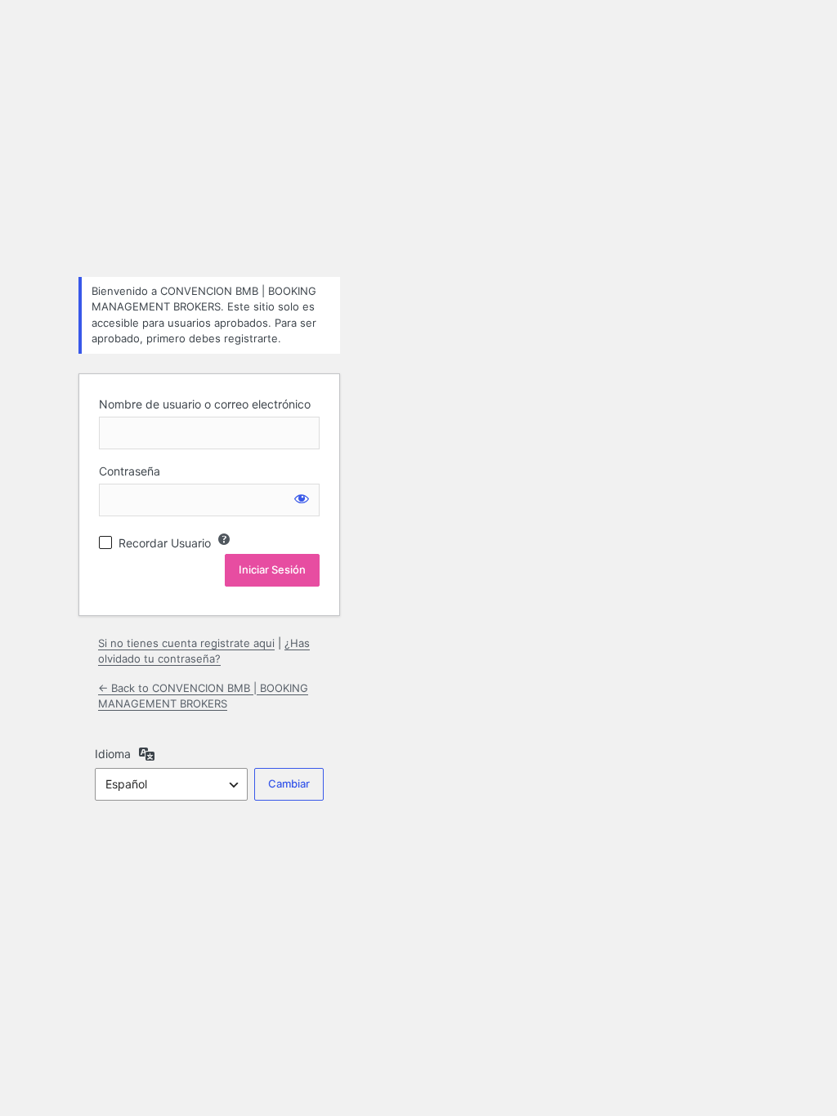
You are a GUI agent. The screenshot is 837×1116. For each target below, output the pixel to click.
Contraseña (129, 471)
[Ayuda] (224, 539)
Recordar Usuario (165, 543)
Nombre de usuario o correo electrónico (205, 404)
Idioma (113, 754)
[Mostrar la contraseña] (302, 498)
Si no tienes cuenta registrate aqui (186, 643)
